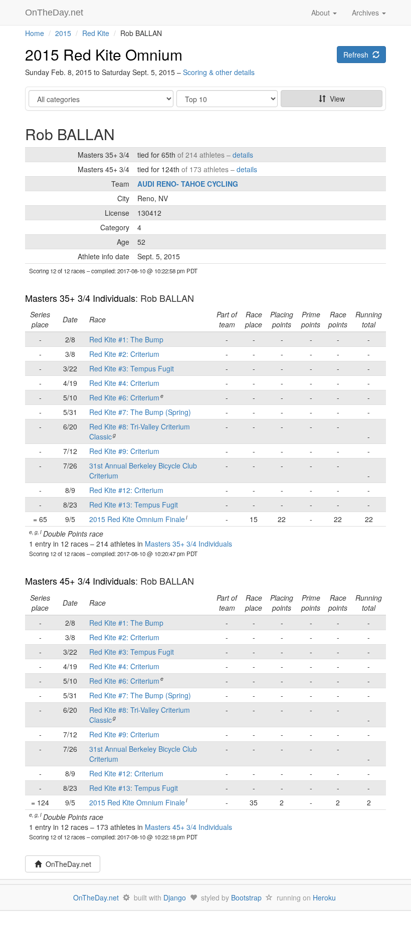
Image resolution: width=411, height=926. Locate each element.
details (243, 155)
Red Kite (95, 33)
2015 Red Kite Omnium (103, 54)
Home (34, 33)
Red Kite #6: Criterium (124, 397)
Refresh (357, 55)
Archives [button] (366, 13)
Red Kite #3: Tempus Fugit (131, 368)
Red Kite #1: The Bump (126, 339)
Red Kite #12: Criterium (126, 490)
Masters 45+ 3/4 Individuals (80, 580)
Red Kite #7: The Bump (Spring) (140, 412)
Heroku (324, 897)
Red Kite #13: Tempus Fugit (133, 505)
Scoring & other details (219, 72)
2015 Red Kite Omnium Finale (137, 519)
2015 (63, 33)
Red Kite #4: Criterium (124, 383)
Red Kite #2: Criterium (124, 354)
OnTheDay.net (55, 13)
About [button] (321, 13)
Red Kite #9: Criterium (124, 451)
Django (174, 897)
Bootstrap (246, 897)
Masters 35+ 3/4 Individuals (80, 297)
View (335, 99)
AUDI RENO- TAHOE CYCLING (187, 184)
